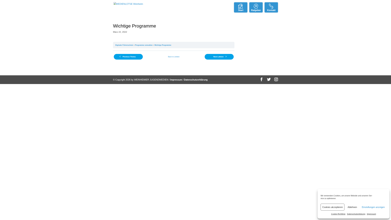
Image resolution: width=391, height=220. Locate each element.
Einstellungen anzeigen (373, 207)
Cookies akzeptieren (332, 207)
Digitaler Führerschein (124, 45)
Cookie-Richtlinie (338, 214)
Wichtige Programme (162, 45)
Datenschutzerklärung (356, 214)
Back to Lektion (173, 57)
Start (240, 10)
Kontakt (271, 10)
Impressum (371, 214)
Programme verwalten (144, 45)
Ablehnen (352, 207)
